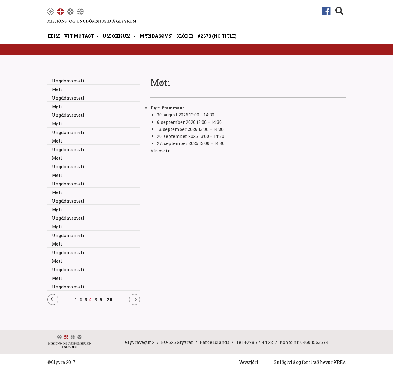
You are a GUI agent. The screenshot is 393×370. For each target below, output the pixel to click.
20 (110, 299)
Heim (53, 36)
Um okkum (117, 36)
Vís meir (160, 151)
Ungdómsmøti (68, 81)
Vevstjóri (249, 362)
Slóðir (184, 36)
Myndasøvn (156, 36)
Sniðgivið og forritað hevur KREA (310, 362)
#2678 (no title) (217, 36)
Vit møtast (79, 36)
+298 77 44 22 (258, 342)
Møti (57, 89)
